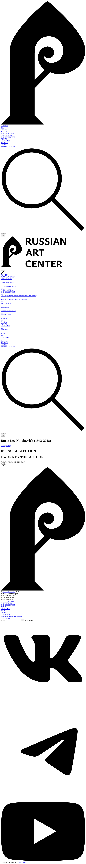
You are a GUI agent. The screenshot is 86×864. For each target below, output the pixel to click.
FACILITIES (5, 141)
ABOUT (4, 139)
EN (6, 131)
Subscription (29, 620)
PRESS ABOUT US (8, 146)
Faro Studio (21, 862)
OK (22, 620)
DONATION (5, 614)
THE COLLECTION (8, 137)
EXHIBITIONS (6, 135)
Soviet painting (6, 446)
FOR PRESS (5, 618)
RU (2, 131)
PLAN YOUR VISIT (8, 133)
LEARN (4, 145)
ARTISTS (4, 143)
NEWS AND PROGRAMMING (12, 616)
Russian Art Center (9, 592)
